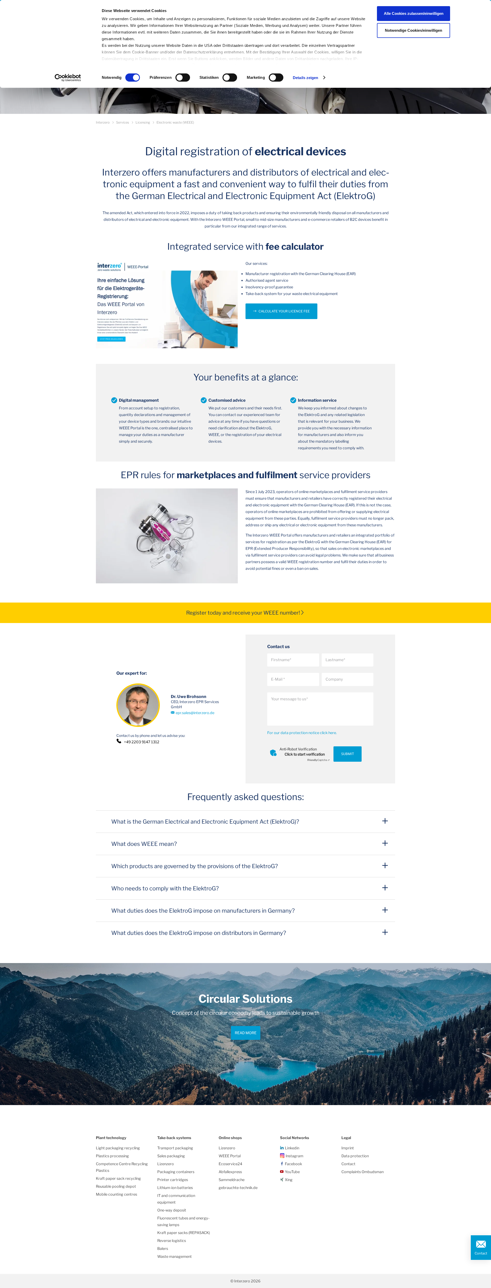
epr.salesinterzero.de (195, 713)
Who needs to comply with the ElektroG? (165, 888)
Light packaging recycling (118, 1148)
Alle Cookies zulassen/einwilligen (413, 13)
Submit (347, 754)
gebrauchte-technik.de (238, 1187)
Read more (245, 1033)
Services (122, 122)
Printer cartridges (172, 1179)
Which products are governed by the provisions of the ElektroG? (194, 866)
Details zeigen (305, 77)
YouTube (292, 1172)
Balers (162, 1248)
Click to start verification (305, 754)
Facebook (293, 1164)
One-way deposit (171, 1210)
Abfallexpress (230, 1172)
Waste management (174, 1256)
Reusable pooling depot (116, 1186)
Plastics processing (112, 1156)
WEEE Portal (230, 1156)
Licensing (143, 122)
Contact (481, 1253)
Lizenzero (165, 1164)
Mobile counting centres (116, 1194)
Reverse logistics (171, 1240)
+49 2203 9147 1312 (141, 742)
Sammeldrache (231, 1179)
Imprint (347, 1148)
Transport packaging (175, 1148)
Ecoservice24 (230, 1164)
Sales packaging (171, 1156)
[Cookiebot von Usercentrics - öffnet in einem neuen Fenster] (68, 78)
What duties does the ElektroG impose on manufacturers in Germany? (203, 910)
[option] (245, 1034)
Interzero (103, 122)
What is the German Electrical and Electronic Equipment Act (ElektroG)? (205, 821)
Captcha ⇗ (318, 759)
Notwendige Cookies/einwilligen (413, 30)
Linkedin (292, 1148)
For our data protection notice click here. (302, 732)
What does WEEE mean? (144, 844)
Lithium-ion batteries (175, 1187)
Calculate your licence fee (284, 311)
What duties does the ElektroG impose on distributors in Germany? (198, 933)
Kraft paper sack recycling (118, 1178)
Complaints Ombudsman (362, 1172)
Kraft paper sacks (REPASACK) (183, 1232)
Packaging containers (175, 1172)
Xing (289, 1179)
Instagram (294, 1156)
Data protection (355, 1156)
